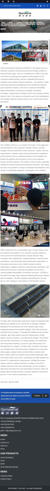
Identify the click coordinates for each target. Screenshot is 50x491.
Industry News (5, 479)
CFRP (2, 461)
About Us (3, 446)
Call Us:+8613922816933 (12, 6)
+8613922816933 (7, 424)
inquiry (37, 395)
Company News (6, 476)
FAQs (2, 449)
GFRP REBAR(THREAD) (9, 467)
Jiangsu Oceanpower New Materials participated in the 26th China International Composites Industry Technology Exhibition (22, 24)
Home (3, 23)
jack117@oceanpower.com (10, 431)
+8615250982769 (7, 427)
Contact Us (4, 443)
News (10, 23)
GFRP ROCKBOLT (7, 458)
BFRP (2, 464)
